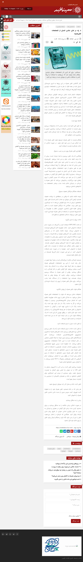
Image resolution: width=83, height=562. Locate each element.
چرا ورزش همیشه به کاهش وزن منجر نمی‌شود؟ (66, 476)
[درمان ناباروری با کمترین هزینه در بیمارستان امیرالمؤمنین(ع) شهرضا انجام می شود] (27, 129)
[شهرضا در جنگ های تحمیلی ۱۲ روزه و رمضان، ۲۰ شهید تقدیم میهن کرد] (27, 119)
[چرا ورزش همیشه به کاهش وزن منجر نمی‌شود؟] (27, 148)
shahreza (67, 449)
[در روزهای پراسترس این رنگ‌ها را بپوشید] (27, 44)
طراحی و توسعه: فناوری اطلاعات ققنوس (71, 558)
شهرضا (70, 451)
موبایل (63, 451)
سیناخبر (69, 436)
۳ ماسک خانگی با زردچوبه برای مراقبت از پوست (65, 467)
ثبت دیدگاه (75, 521)
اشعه (59, 449)
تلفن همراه (51, 449)
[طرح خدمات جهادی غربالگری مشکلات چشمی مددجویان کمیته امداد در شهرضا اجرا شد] (27, 35)
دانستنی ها (71, 27)
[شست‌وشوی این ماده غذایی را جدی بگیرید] (27, 156)
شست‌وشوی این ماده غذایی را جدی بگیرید (67, 479)
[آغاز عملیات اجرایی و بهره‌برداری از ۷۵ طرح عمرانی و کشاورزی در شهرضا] (27, 89)
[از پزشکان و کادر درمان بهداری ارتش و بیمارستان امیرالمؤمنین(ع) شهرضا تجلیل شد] (27, 78)
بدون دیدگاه (58, 436)
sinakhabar (76, 449)
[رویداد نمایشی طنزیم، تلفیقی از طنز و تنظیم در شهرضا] (27, 98)
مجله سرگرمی (60, 27)
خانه (78, 27)
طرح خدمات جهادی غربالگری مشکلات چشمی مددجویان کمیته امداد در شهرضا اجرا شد (48, 20)
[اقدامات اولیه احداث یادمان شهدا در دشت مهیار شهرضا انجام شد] (27, 60)
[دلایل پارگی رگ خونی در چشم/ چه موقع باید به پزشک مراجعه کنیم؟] (27, 140)
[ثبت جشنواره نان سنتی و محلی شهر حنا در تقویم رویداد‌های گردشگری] (27, 164)
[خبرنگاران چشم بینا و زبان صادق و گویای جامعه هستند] (27, 69)
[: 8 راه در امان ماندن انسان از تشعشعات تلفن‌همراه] (47, 42)
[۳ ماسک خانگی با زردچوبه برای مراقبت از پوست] (27, 52)
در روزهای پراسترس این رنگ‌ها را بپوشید (67, 463)
